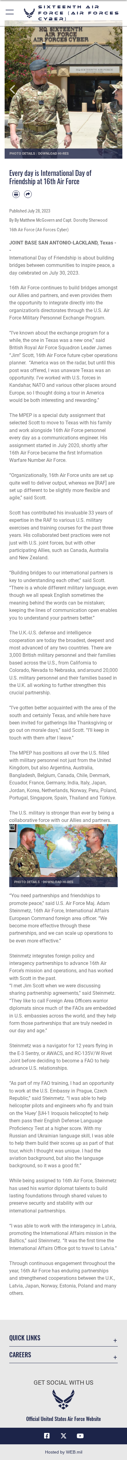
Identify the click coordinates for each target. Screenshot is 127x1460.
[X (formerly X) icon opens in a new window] (63, 1436)
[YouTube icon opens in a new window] (80, 1436)
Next (110, 89)
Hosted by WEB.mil (63, 1452)
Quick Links (24, 1337)
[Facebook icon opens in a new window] (46, 1436)
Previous (16, 89)
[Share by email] (27, 194)
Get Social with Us (63, 1382)
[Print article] (16, 194)
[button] (10, 13)
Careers (20, 1354)
